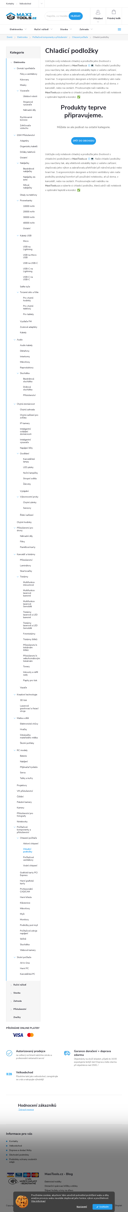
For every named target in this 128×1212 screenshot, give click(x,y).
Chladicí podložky (27, 850)
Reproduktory (26, 367)
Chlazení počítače (28, 837)
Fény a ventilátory (28, 74)
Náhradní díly (29, 110)
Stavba (16, 992)
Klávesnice (25, 902)
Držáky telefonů (27, 152)
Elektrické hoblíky (53, 1181)
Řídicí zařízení (26, 515)
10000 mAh (29, 206)
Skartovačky (26, 571)
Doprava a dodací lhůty (20, 1150)
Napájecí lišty (26, 447)
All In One (25, 962)
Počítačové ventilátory (28, 858)
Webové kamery (28, 950)
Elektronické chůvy (29, 723)
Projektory (22, 785)
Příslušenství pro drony (25, 529)
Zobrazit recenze (26, 1109)
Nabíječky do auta (29, 178)
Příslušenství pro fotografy (25, 814)
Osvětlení (24, 453)
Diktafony (24, 350)
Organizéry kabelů (28, 146)
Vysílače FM (26, 321)
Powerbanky (26, 200)
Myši (22, 913)
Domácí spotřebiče (26, 68)
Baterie (23, 755)
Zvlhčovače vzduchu (25, 127)
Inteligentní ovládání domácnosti (25, 431)
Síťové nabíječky (27, 186)
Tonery (26, 666)
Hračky (23, 729)
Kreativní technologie (27, 694)
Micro (26, 241)
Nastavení (82, 1206)
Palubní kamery (24, 802)
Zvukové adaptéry (28, 327)
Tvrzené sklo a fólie (29, 292)
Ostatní (23, 157)
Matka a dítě (23, 718)
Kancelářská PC (27, 974)
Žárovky (27, 484)
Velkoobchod (25, 3)
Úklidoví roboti (30, 96)
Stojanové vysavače (28, 103)
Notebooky (22, 821)
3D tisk (23, 700)
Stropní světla (30, 478)
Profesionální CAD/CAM (26, 890)
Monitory (24, 919)
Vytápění (24, 491)
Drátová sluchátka (27, 388)
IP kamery (25, 423)
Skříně (23, 938)
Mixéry (23, 85)
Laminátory (25, 565)
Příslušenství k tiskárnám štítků (30, 648)
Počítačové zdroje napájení (28, 932)
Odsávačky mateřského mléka (29, 736)
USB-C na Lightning (28, 270)
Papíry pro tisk (30, 680)
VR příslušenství (25, 791)
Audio (20, 339)
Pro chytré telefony (28, 307)
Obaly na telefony (28, 194)
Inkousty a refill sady (30, 673)
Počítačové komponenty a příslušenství (24, 830)
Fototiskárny (29, 633)
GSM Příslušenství (26, 135)
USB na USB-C (30, 263)
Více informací (38, 1201)
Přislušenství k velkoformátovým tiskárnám (31, 658)
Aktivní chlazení (30, 843)
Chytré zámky (29, 502)
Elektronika (19, 62)
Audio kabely (26, 345)
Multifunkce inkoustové (28, 583)
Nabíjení (24, 761)
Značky (17, 1017)
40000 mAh (29, 222)
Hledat (76, 16)
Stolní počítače (24, 957)
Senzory (27, 508)
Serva (22, 772)
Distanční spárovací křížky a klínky (61, 1186)
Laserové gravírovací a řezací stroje (29, 708)
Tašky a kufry (26, 778)
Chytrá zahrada (27, 409)
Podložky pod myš (29, 925)
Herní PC (24, 968)
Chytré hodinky (24, 522)
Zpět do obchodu (83, 140)
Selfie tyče (25, 286)
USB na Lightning (27, 248)
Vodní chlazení (30, 865)
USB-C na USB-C (28, 278)
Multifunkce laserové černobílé (28, 604)
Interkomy (25, 356)
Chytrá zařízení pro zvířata (29, 416)
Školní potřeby (27, 743)
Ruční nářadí (19, 984)
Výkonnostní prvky (29, 496)
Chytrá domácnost (26, 403)
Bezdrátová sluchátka (28, 380)
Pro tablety (28, 314)
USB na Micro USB (30, 256)
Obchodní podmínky (19, 1154)
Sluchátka (25, 373)
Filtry (22, 541)
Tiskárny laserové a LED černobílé (30, 626)
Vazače (23, 687)
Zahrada (17, 1001)
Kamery (20, 807)
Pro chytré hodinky (28, 299)
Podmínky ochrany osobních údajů (23, 1160)
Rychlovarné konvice (26, 118)
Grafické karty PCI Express (29, 874)
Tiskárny (24, 576)
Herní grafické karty (27, 882)
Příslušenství (29, 395)
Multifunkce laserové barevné (28, 593)
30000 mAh (29, 217)
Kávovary (24, 79)
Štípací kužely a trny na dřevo (59, 1190)
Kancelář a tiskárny (26, 554)
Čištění (20, 796)
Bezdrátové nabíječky (28, 170)
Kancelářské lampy (29, 460)
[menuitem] (18, 29)
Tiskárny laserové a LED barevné (30, 615)
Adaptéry (24, 140)
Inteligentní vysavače (25, 441)
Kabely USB (25, 235)
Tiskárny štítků (30, 639)
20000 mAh (29, 211)
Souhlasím (104, 1206)
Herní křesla (26, 897)
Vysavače (24, 90)
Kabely (23, 332)
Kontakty (10, 3)
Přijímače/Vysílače (28, 767)
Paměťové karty (27, 547)
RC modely (22, 750)
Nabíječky (24, 163)
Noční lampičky (30, 472)
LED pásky (28, 467)
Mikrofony (25, 362)
